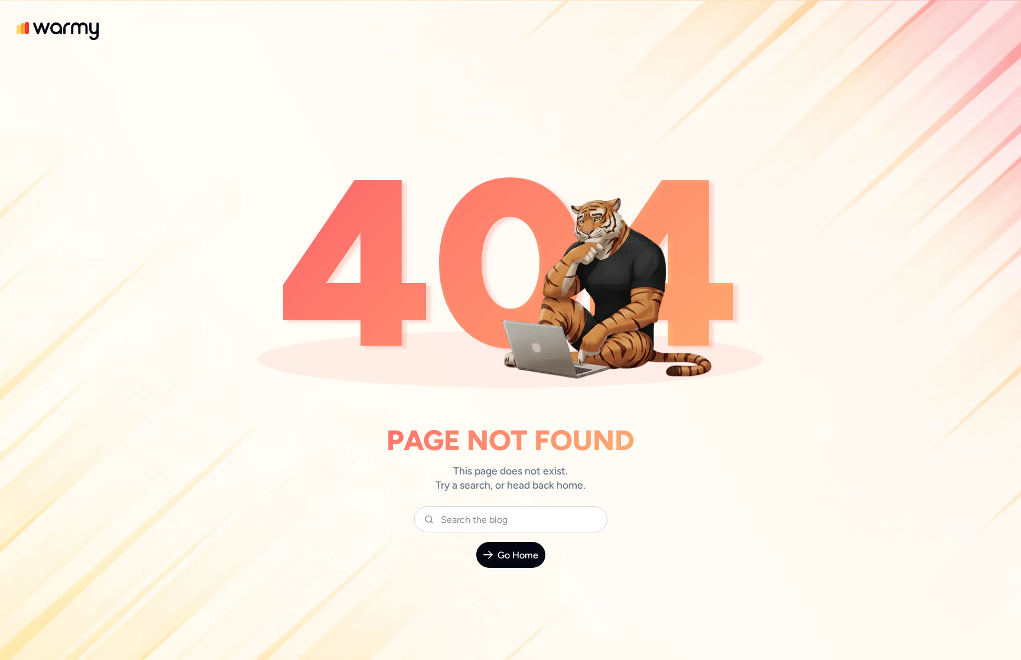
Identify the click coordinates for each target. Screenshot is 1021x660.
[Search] (429, 519)
